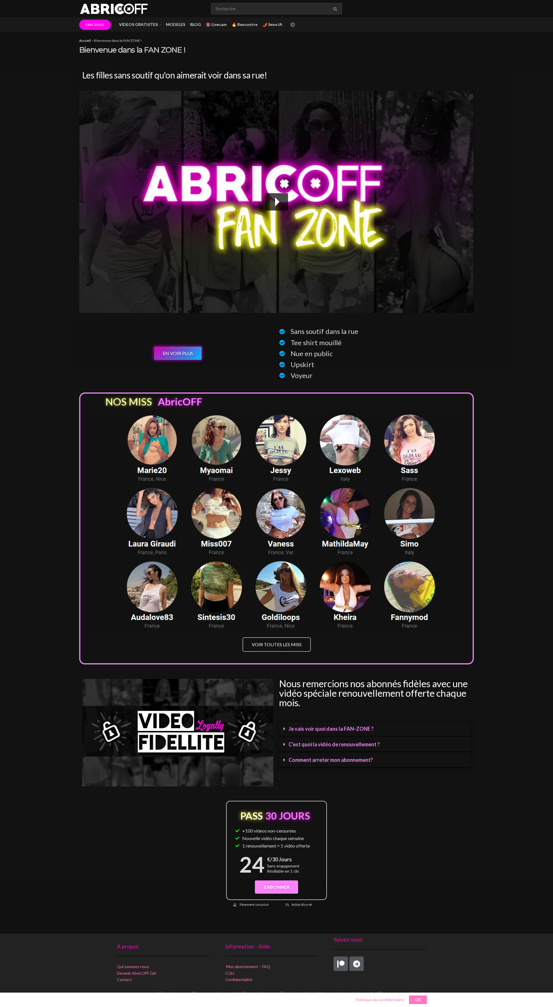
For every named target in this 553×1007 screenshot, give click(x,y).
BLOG (195, 24)
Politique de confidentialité (380, 999)
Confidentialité (238, 979)
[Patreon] (341, 964)
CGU (229, 973)
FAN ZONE (95, 24)
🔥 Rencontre (244, 24)
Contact (124, 979)
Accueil (85, 40)
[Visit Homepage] (113, 8)
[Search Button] (336, 8)
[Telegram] (356, 964)
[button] (375, 729)
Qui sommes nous (133, 966)
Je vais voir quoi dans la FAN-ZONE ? (331, 729)
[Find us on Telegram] (292, 24)
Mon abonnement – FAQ (247, 966)
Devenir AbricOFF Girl (136, 973)
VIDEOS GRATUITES (138, 24)
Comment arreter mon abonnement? (331, 760)
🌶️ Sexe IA (272, 24)
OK (418, 999)
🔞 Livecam (216, 24)
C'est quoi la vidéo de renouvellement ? (334, 744)
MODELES (175, 24)
